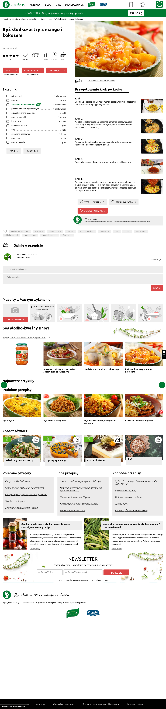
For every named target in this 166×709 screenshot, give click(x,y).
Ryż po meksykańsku (125, 490)
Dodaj (157, 288)
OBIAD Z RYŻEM (30, 235)
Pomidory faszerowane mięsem (131, 510)
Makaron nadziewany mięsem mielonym (80, 481)
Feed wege (67, 235)
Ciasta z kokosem (96, 460)
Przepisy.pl (7, 19)
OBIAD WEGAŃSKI (11, 235)
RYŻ (117, 231)
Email (12, 150)
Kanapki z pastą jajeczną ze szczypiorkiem (26, 494)
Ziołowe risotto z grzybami (128, 497)
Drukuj (9, 70)
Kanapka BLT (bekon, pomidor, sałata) (79, 503)
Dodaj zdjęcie (15, 319)
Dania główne (34, 19)
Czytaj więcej (35, 549)
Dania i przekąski (19, 19)
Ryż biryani (9, 420)
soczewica (104, 231)
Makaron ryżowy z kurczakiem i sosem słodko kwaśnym (60, 370)
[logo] (14, 4)
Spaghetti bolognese (15, 501)
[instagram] (164, 356)
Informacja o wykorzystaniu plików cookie (100, 704)
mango (70, 231)
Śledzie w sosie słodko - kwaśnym (102, 369)
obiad (127, 231)
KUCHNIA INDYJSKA (87, 231)
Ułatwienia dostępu (134, 704)
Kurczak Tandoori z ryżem (139, 420)
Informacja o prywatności (63, 704)
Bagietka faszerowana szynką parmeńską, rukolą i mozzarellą (81, 489)
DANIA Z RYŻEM (55, 231)
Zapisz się (116, 572)
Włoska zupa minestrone (72, 510)
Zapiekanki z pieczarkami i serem (21, 507)
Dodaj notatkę (93, 210)
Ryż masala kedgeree (54, 420)
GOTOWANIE (140, 231)
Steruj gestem (93, 202)
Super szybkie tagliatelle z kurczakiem (24, 487)
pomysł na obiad (49, 235)
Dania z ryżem (46, 19)
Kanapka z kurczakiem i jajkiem (75, 497)
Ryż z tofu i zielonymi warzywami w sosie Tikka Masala (136, 482)
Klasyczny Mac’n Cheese (17, 481)
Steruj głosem (124, 202)
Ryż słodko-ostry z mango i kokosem (139, 370)
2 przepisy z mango (56, 460)
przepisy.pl (12, 48)
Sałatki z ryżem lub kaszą (19, 460)
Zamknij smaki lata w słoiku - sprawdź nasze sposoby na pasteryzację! (45, 525)
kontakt (26, 704)
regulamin (41, 704)
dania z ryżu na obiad (19, 231)
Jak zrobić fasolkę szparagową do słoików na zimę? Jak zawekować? (131, 525)
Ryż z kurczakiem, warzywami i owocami (100, 421)
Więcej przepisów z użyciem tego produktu (24, 337)
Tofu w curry (121, 503)
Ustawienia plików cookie (13, 706)
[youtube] (164, 352)
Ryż (130, 458)
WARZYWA (39, 231)
